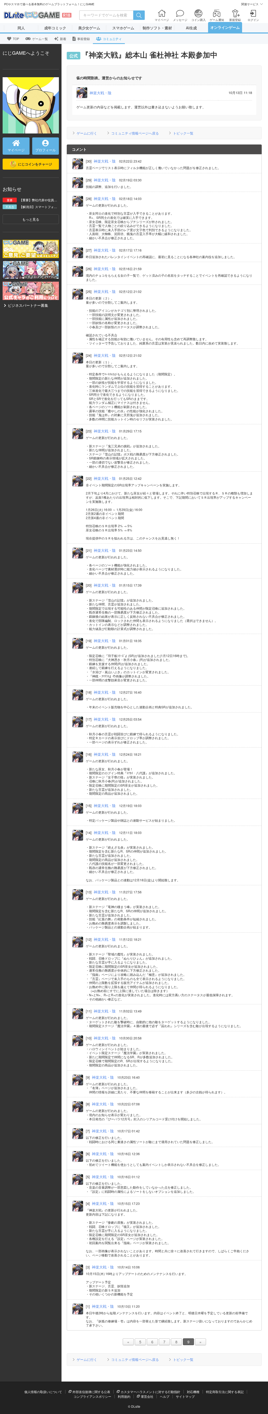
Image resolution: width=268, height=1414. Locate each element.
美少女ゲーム (89, 27)
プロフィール (45, 149)
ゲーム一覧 (40, 38)
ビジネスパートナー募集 (28, 305)
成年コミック (55, 27)
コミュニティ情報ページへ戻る (135, 133)
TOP (16, 38)
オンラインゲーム (225, 27)
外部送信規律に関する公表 (91, 1391)
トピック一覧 (183, 133)
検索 (139, 15)
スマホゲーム (123, 27)
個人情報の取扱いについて (43, 1391)
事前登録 (83, 38)
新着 (63, 38)
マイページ (16, 149)
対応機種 (193, 1391)
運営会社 (147, 1396)
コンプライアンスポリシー (92, 1396)
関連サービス (250, 4)
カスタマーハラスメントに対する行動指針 (150, 1391)
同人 (21, 27)
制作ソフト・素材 (157, 27)
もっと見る (30, 219)
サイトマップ (185, 1396)
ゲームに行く (87, 133)
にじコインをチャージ (35, 164)
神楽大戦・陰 (100, 92)
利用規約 (124, 1396)
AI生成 (191, 27)
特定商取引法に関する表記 (225, 1391)
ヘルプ (164, 1396)
